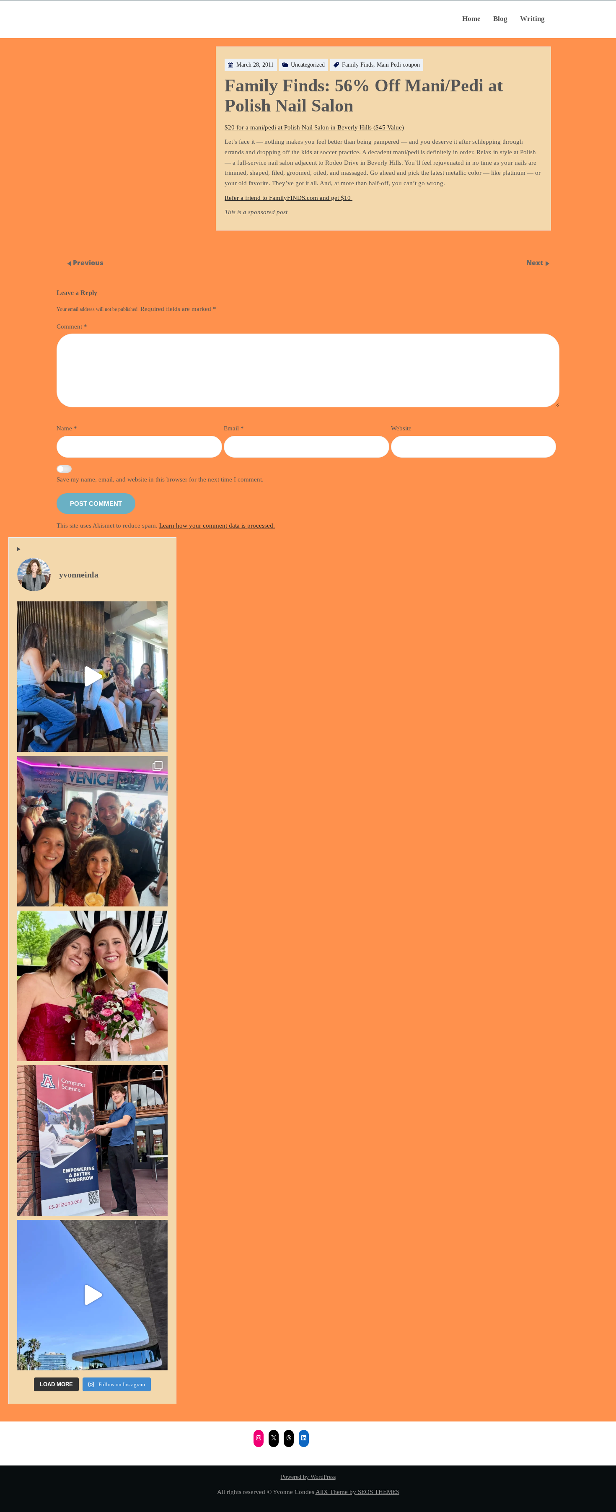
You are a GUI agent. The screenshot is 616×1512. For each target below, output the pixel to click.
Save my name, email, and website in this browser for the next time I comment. (160, 479)
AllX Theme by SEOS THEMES (357, 1491)
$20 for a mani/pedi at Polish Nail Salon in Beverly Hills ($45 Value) (314, 127)
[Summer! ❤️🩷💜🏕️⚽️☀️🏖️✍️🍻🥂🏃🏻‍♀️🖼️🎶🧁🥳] (92, 831)
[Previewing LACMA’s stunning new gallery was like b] (92, 1295)
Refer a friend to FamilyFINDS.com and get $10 (288, 197)
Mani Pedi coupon (398, 65)
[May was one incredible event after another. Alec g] (92, 1140)
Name (67, 428)
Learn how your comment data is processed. (217, 525)
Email (234, 428)
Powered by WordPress (308, 1477)
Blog (500, 19)
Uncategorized (308, 65)
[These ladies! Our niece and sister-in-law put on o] (92, 986)
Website (401, 428)
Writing (532, 19)
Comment (72, 326)
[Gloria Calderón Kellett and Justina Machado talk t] (92, 676)
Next (535, 262)
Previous (88, 262)
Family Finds (357, 65)
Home (471, 19)
